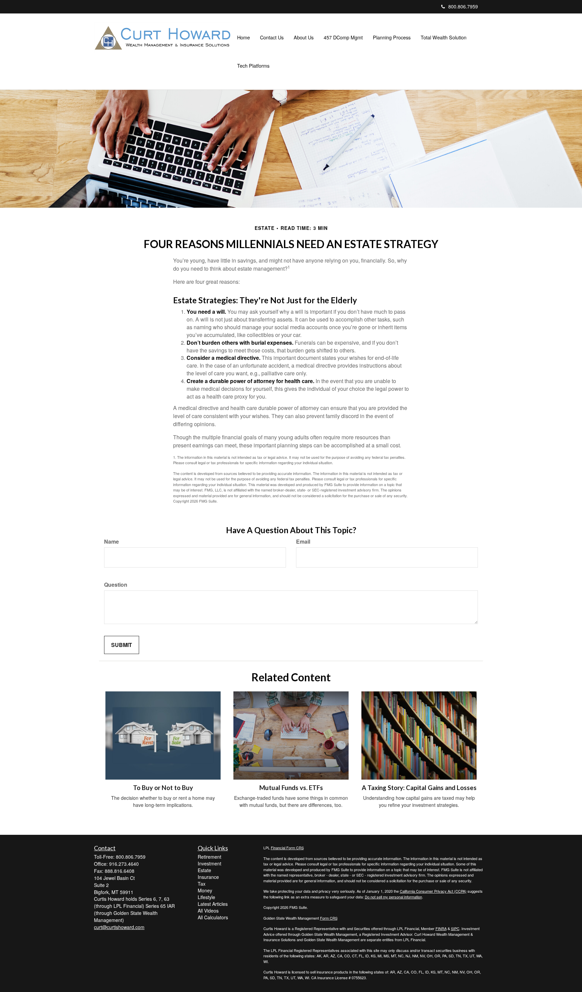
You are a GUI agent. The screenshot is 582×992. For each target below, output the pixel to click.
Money (205, 890)
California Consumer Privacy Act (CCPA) (433, 891)
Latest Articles (213, 903)
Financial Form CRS (287, 847)
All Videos (208, 910)
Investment (209, 863)
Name (111, 541)
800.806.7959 (463, 6)
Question (115, 584)
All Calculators (213, 917)
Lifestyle (206, 897)
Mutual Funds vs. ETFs (291, 787)
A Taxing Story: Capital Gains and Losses (419, 787)
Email (303, 541)
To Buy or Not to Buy (163, 787)
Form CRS (328, 918)
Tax (201, 883)
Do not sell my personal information (393, 896)
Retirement (209, 856)
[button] (272, 37)
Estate (204, 870)
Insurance (208, 877)
